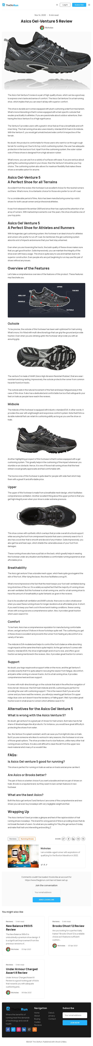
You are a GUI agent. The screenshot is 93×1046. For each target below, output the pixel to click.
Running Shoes (27, 839)
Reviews (12, 839)
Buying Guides (37, 1020)
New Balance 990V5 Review (19, 927)
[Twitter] (42, 865)
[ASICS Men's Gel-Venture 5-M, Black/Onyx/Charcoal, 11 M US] (46, 358)
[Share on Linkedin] (73, 839)
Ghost (57, 1042)
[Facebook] (44, 865)
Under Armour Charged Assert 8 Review (22, 971)
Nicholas (46, 848)
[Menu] (89, 5)
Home (36, 1012)
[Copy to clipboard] (83, 839)
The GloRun (37, 1042)
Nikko (64, 1042)
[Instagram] (18, 1029)
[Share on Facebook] (68, 839)
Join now (74, 1023)
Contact (52, 1019)
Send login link (46, 899)
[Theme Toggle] (57, 5)
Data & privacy (51, 1014)
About (37, 1015)
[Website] (46, 865)
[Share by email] (78, 839)
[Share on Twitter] (64, 839)
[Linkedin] (24, 1029)
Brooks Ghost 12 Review (68, 926)
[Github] (29, 1029)
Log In (65, 5)
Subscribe (79, 5)
